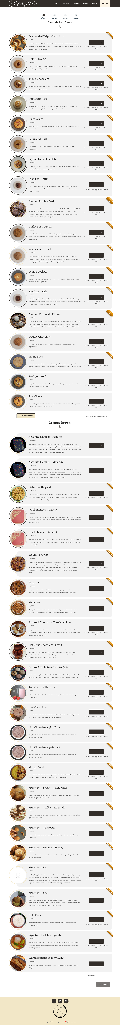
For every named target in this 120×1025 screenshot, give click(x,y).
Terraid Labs (72, 1022)
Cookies (76, 3)
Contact (95, 3)
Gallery (85, 3)
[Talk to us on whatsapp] (60, 1001)
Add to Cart (103, 984)
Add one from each (26, 416)
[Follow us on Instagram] (66, 1001)
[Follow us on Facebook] (54, 1001)
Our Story (66, 3)
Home (56, 3)
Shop (103, 3)
